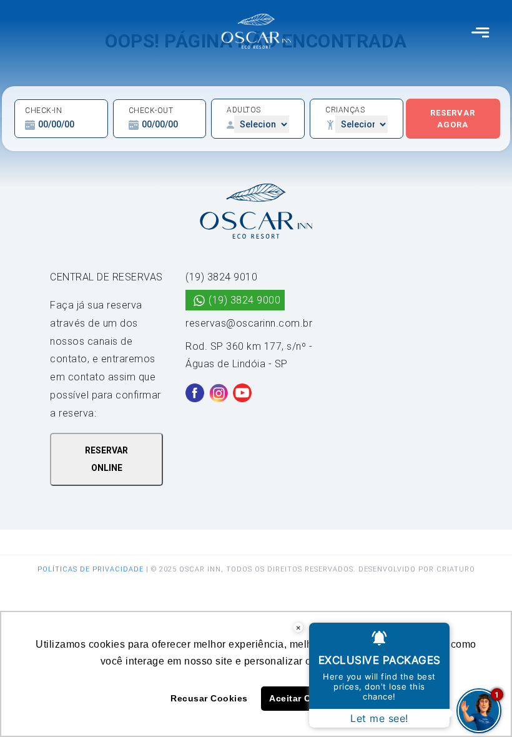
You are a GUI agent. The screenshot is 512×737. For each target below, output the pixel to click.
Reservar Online (106, 459)
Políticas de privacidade (90, 569)
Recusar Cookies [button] (209, 698)
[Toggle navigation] (480, 31)
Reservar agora (452, 119)
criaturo (455, 569)
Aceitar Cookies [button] (305, 698)
